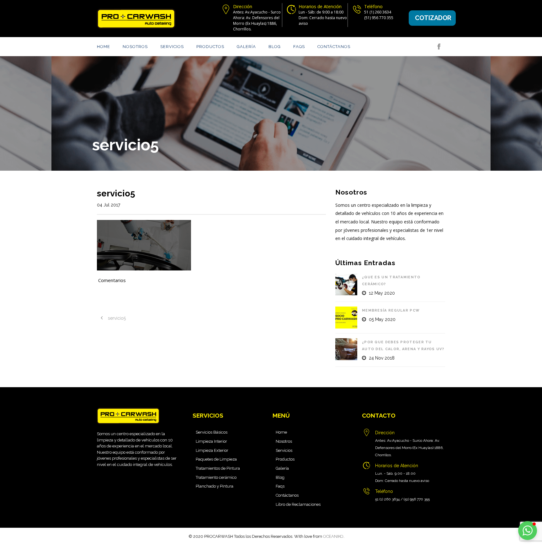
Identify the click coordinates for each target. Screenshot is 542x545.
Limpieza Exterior (212, 450)
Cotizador (433, 18)
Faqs (299, 46)
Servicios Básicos (211, 432)
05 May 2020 (382, 319)
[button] (527, 530)
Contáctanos (333, 46)
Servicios (172, 46)
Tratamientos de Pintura (218, 468)
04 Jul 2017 (108, 204)
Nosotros (135, 46)
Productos (210, 46)
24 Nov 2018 (382, 358)
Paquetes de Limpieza (216, 459)
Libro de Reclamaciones (298, 504)
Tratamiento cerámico (216, 477)
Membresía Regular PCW (391, 310)
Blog (274, 46)
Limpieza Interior (211, 441)
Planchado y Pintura (214, 486)
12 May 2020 (382, 293)
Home (103, 46)
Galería (246, 46)
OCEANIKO (333, 536)
